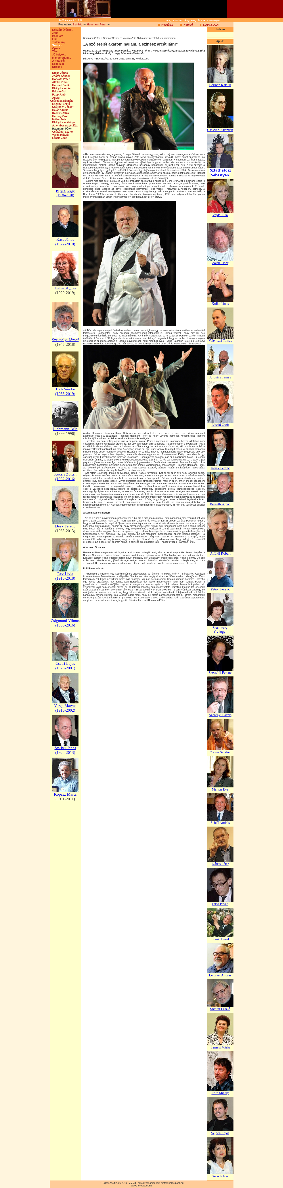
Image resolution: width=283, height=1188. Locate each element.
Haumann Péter (97, 24)
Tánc (54, 51)
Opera (55, 48)
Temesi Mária (220, 1047)
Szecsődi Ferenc (220, 672)
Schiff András (220, 823)
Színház (77, 24)
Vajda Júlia (220, 215)
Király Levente (60, 88)
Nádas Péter (220, 864)
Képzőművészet (61, 29)
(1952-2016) (65, 479)
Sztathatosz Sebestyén (220, 173)
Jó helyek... (58, 54)
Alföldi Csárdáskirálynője (61, 99)
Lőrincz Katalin (220, 85)
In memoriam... (60, 57)
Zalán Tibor (220, 263)
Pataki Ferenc (220, 589)
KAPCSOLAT (211, 24)
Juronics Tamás (220, 377)
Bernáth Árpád (220, 504)
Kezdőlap (167, 24)
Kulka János (59, 72)
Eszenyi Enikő (60, 103)
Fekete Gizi (58, 91)
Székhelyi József (61, 107)
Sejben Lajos (220, 1133)
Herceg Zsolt (59, 116)
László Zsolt (58, 137)
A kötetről (57, 60)
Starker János (65, 748)
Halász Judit (59, 110)
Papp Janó (57, 94)
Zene (54, 32)
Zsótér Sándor (60, 76)
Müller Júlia (58, 119)
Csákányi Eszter (61, 131)
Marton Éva (220, 789)
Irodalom (56, 36)
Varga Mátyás (59, 134)
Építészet (57, 63)
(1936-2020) (65, 195)
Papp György (65, 191)
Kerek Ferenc (220, 468)
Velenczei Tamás (220, 340)
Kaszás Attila (59, 113)
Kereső (188, 24)
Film (53, 39)
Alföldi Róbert (59, 82)
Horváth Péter (60, 79)
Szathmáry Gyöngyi (220, 630)
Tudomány (57, 42)
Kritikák (56, 67)
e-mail (132, 1183)
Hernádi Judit (59, 85)
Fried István (220, 904)
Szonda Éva (220, 1176)
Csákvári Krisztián (220, 130)
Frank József (220, 939)
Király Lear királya (62, 122)
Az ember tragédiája (64, 125)
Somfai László (220, 1009)
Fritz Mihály (220, 1093)
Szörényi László (220, 715)
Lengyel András (220, 975)
